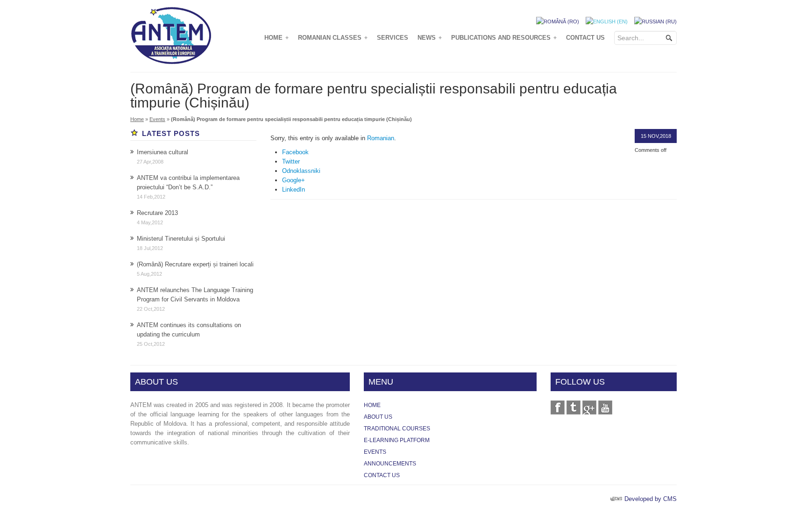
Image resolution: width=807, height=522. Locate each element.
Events (157, 119)
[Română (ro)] (557, 21)
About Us (378, 417)
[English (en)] (607, 21)
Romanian (380, 138)
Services (392, 37)
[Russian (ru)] (655, 21)
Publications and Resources (504, 37)
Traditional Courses (397, 428)
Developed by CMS (650, 498)
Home (276, 37)
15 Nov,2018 (656, 136)
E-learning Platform (397, 440)
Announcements (390, 463)
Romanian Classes (333, 37)
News (430, 37)
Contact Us (585, 37)
